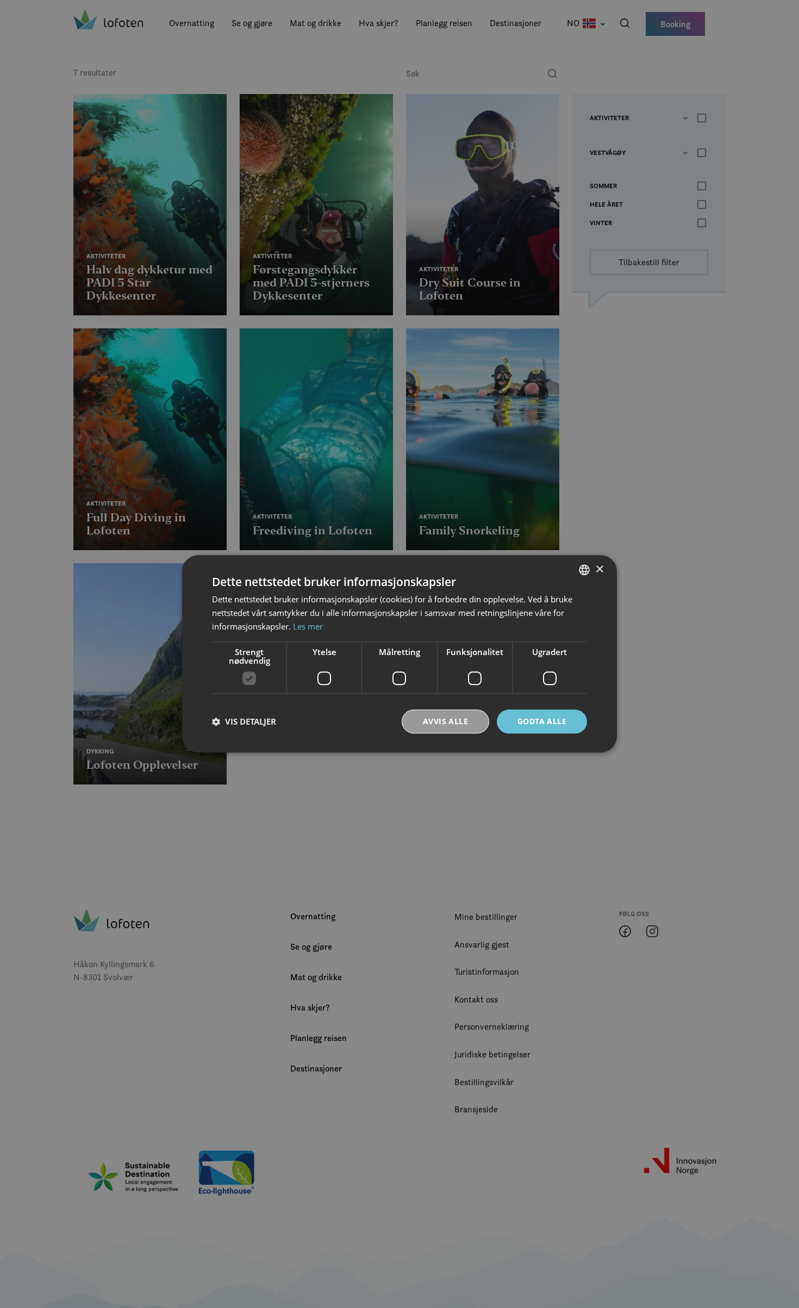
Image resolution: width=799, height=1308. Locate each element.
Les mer (308, 626)
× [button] (599, 569)
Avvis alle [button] (445, 721)
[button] (244, 721)
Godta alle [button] (541, 721)
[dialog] (399, 654)
